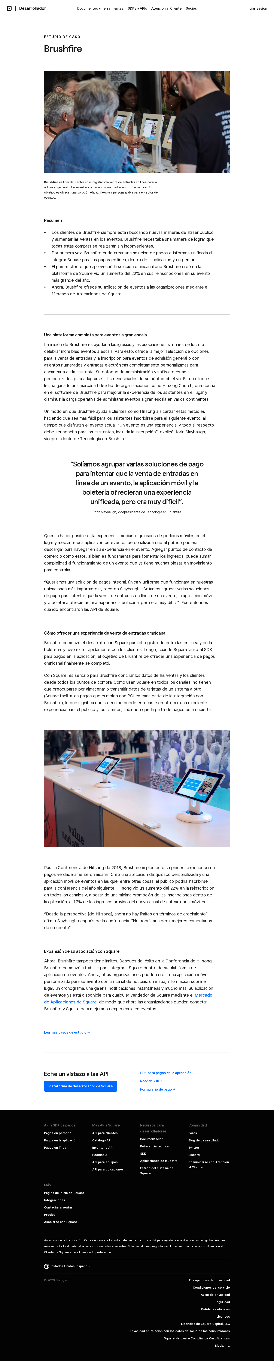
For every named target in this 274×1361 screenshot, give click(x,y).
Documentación (152, 1139)
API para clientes (105, 1133)
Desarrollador (32, 8)
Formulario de (156, 1089)
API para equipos (105, 1162)
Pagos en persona (57, 1133)
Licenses (223, 1316)
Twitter (193, 1147)
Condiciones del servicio (211, 1287)
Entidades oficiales (215, 1309)
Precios (49, 1214)
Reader (149, 1081)
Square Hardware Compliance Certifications (197, 1338)
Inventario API (102, 1147)
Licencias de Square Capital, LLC (205, 1324)
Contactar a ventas (58, 1207)
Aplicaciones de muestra (158, 1161)
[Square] (9, 8)
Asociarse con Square (60, 1222)
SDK (143, 1153)
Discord (194, 1155)
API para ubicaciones (108, 1169)
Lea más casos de (65, 1032)
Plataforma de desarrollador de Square (81, 1086)
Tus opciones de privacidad (209, 1280)
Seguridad (222, 1302)
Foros (192, 1133)
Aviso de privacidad (215, 1294)
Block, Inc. (222, 1345)
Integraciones (54, 1200)
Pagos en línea (55, 1147)
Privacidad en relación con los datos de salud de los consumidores (180, 1331)
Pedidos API (101, 1155)
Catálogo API (102, 1140)
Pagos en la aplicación (60, 1140)
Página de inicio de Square (64, 1193)
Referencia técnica (154, 1146)
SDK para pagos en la (165, 1073)
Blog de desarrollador (204, 1140)
